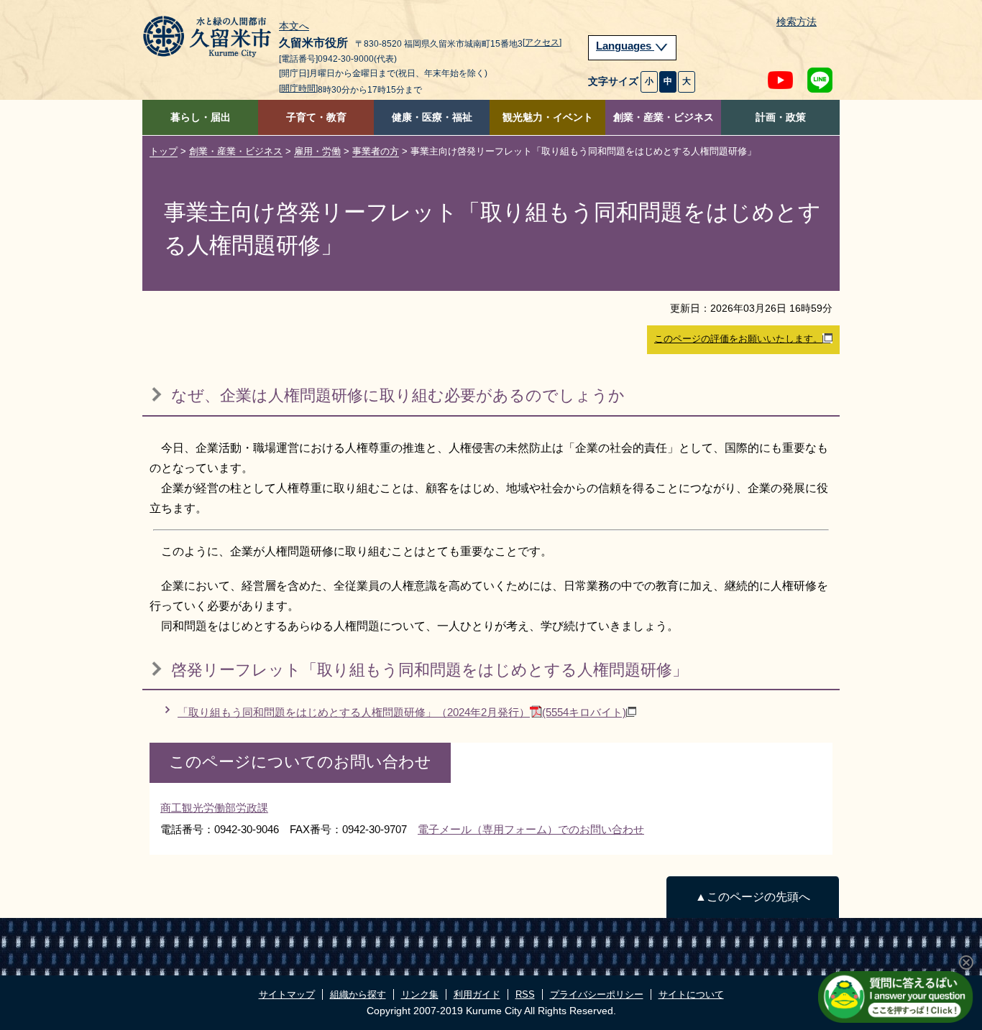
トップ (164, 151)
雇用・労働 (317, 151)
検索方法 (796, 22)
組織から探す (358, 994)
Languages (625, 46)
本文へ (294, 27)
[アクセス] (542, 42)
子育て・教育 (316, 117)
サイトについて (691, 994)
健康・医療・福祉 (432, 117)
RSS (525, 994)
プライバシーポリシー (596, 994)
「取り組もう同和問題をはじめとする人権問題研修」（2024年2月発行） (402, 712)
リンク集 (420, 994)
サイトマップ (287, 994)
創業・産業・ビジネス (663, 117)
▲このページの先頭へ (752, 897)
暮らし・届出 (200, 117)
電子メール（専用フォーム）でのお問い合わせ (531, 829)
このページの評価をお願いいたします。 (738, 338)
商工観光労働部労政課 (214, 808)
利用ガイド (477, 994)
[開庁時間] (298, 88)
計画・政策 (781, 117)
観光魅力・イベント (548, 117)
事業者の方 (375, 151)
